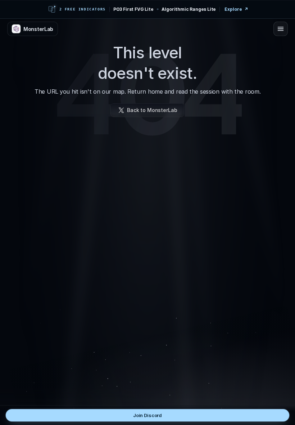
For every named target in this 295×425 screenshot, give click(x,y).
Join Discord (147, 415)
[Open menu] (280, 29)
